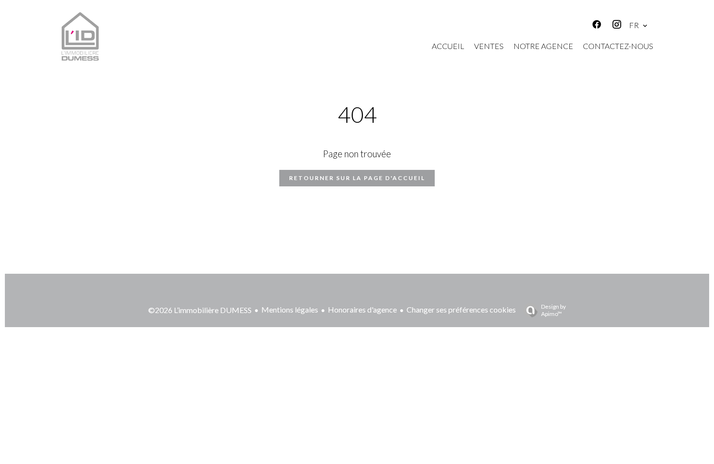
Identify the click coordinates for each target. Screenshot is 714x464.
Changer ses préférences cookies (461, 309)
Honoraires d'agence (362, 309)
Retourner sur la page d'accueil (357, 178)
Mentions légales (289, 309)
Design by (553, 310)
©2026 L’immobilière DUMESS (200, 310)
